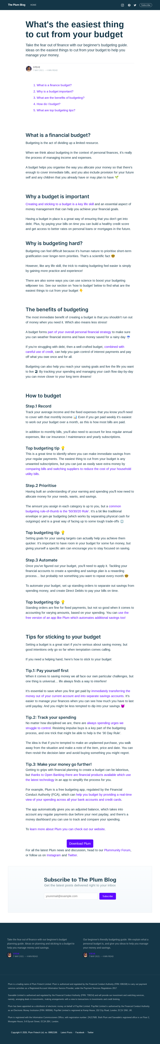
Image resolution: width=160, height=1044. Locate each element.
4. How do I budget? (46, 104)
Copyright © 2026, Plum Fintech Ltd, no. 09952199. (34, 1032)
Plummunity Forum (117, 850)
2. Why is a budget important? (53, 91)
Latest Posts (66, 1032)
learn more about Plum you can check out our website (67, 829)
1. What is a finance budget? (52, 85)
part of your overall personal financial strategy (79, 332)
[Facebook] (129, 5)
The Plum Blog (16, 4)
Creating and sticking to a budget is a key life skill (60, 204)
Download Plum (80, 843)
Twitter (72, 855)
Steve (36, 67)
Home (33, 5)
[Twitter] (135, 5)
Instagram (54, 855)
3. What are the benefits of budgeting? (59, 97)
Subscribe (145, 5)
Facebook (79, 1032)
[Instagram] (122, 5)
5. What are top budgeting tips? (54, 110)
